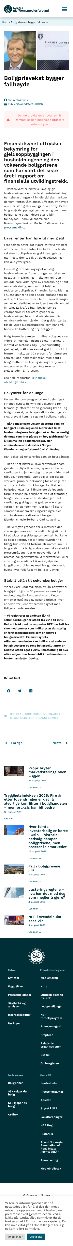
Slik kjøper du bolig (17, 1104)
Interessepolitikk (19, 1014)
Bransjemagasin (51, 1026)
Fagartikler (15, 986)
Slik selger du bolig (17, 1093)
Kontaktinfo (49, 1083)
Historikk (47, 1133)
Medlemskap (49, 977)
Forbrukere (15, 1075)
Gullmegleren (50, 1063)
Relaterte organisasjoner (51, 1045)
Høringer (14, 1023)
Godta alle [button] (35, 1236)
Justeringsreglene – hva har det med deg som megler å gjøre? (46, 893)
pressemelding (14, 227)
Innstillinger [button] (15, 1236)
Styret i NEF (49, 1108)
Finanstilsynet (47, 717)
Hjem (5, 22)
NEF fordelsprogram (51, 1016)
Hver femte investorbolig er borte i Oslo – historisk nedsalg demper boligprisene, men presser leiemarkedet (48, 836)
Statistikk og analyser (17, 1005)
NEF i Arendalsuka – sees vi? (46, 919)
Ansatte (46, 1100)
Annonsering (49, 1160)
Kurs (44, 986)
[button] (64, 9)
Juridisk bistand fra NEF (52, 996)
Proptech (47, 1035)
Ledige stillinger (52, 1006)
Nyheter (13, 977)
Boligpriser (15, 1082)
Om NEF (45, 1075)
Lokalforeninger (51, 1117)
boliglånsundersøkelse (28, 713)
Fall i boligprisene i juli (45, 868)
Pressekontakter (52, 1091)
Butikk (45, 1055)
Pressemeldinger (19, 994)
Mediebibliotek (51, 1168)
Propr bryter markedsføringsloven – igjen (47, 772)
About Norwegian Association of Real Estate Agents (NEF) (52, 1147)
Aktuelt (13, 970)
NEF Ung (47, 1125)
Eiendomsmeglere (52, 970)
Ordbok (13, 1114)
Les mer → (34, 787)
